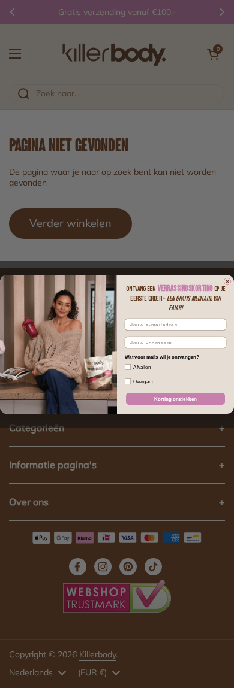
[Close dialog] (227, 281)
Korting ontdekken (175, 398)
